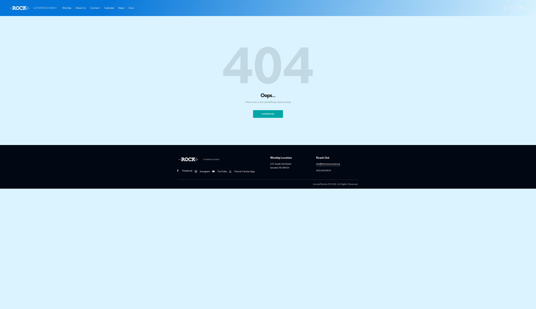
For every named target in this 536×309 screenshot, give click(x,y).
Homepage (268, 114)
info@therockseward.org (328, 164)
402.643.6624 (323, 170)
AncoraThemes (320, 184)
